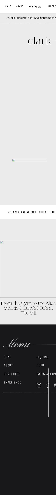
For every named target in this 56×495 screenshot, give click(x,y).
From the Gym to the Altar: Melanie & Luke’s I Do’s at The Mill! (28, 308)
